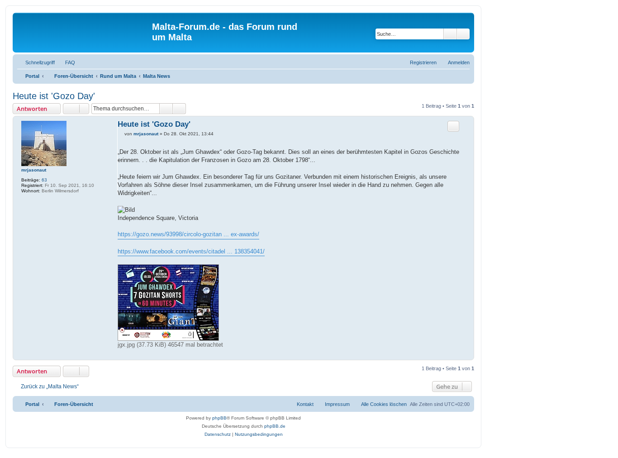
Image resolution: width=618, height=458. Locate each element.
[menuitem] (66, 62)
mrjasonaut (33, 169)
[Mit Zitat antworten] (453, 126)
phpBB (219, 417)
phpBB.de (274, 426)
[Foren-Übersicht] (83, 32)
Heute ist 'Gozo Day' (54, 96)
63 (44, 179)
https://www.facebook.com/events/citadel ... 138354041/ (191, 251)
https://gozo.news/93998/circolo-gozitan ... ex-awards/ (188, 234)
